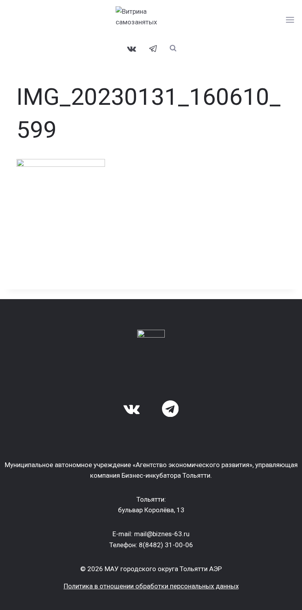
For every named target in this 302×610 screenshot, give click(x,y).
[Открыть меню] (290, 20)
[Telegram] (153, 48)
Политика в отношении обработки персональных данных (151, 586)
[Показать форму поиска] (173, 48)
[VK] (131, 48)
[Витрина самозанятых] (151, 19)
